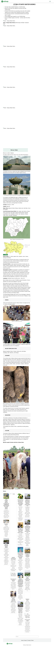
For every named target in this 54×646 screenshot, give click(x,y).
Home (22, 640)
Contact (29, 640)
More (32, 640)
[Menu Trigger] (50, 1)
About (25, 640)
